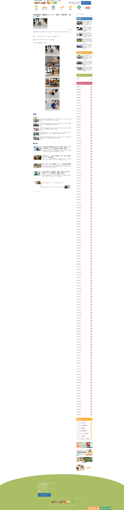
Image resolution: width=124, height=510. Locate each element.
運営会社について (82, 498)
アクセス (70, 498)
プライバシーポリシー (75, 498)
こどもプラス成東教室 (81, 428)
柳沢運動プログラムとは (40, 498)
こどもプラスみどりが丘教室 (82, 433)
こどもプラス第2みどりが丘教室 (83, 438)
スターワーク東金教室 (81, 436)
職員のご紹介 (60, 498)
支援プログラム (47, 498)
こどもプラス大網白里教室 (82, 425)
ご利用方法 (52, 498)
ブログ (56, 498)
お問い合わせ (86, 2)
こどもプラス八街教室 (81, 422)
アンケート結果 (65, 498)
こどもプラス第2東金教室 (82, 430)
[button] (91, 14)
